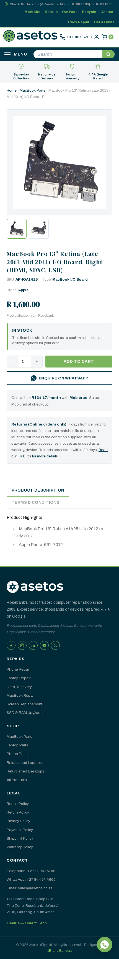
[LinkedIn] (33, 645)
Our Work (69, 12)
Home (12, 90)
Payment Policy (20, 830)
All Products (17, 780)
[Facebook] (11, 645)
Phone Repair (18, 669)
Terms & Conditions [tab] (36, 502)
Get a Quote (104, 22)
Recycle (89, 12)
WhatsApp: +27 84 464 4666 (31, 879)
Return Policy (18, 812)
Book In (51, 12)
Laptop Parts (17, 745)
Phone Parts (17, 754)
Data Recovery (19, 687)
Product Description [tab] (38, 490)
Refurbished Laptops (24, 763)
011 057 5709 (79, 37)
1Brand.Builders (59, 951)
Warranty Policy (20, 847)
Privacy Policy (18, 821)
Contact (107, 12)
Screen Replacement (24, 704)
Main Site (32, 12)
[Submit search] (108, 54)
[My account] (96, 37)
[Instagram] (22, 645)
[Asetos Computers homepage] (30, 37)
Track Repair (78, 22)
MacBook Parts (32, 90)
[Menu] (7, 54)
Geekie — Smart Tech (27, 923)
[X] (55, 645)
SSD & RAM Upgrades (26, 713)
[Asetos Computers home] (35, 587)
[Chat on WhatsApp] (104, 944)
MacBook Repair (21, 695)
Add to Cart (79, 361)
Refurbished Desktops (25, 771)
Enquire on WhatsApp (63, 378)
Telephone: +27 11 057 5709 (31, 871)
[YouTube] (44, 645)
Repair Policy (18, 804)
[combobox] (67, 54)
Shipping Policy (20, 838)
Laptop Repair (18, 678)
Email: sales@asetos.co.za (30, 888)
